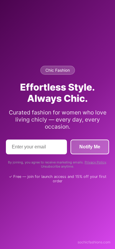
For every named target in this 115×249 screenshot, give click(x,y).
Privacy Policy (95, 162)
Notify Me (89, 146)
